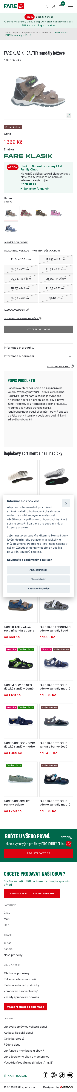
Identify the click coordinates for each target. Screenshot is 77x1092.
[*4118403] (20, 605)
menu (70, 6)
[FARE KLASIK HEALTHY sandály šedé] (26, 213)
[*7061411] (20, 663)
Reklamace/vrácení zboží (20, 979)
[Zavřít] (66, 503)
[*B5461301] (56, 663)
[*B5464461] (56, 605)
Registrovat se (46, 25)
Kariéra (8, 949)
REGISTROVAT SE (38, 853)
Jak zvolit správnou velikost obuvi (25, 1027)
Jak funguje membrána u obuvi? (24, 1051)
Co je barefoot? (14, 1039)
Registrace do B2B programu (32, 893)
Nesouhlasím (38, 579)
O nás (7, 943)
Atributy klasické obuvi (18, 1033)
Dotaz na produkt (58, 366)
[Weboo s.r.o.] (66, 1087)
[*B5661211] (56, 721)
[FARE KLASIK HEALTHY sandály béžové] (11, 213)
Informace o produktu (19, 348)
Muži (7, 919)
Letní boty (46, 32)
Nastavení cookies (39, 588)
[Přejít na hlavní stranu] (14, 8)
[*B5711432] (20, 779)
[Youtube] (70, 1077)
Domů (7, 32)
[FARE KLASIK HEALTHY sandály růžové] (56, 213)
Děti (15, 32)
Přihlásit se (28, 25)
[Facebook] (45, 1077)
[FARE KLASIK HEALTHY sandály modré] (11, 228)
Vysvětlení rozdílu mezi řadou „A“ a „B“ (28, 1062)
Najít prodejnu (17, 1075)
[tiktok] (62, 1077)
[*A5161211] (56, 779)
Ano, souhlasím (38, 569)
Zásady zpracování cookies (21, 997)
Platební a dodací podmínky (21, 985)
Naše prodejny (13, 955)
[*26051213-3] (20, 477)
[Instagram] (54, 1077)
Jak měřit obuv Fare (16, 242)
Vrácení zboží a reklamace (25, 1007)
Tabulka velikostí (15, 309)
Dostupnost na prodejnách (21, 318)
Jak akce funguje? (36, 188)
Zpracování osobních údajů (21, 991)
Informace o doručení (19, 356)
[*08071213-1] (56, 477)
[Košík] (60, 7)
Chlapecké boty (29, 32)
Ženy (7, 913)
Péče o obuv (12, 1045)
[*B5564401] (20, 721)
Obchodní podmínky (17, 973)
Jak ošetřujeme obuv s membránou (26, 1057)
